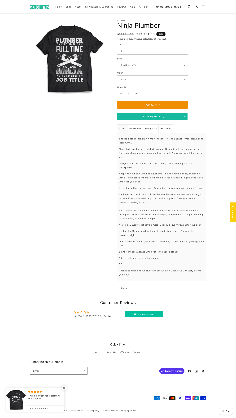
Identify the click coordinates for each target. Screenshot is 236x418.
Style (119, 58)
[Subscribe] (83, 371)
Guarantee (166, 128)
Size (119, 44)
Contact (137, 352)
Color (120, 73)
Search (98, 352)
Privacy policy (92, 411)
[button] (189, 6)
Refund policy (76, 411)
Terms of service (110, 411)
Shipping (137, 39)
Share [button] (123, 288)
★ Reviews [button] (233, 212)
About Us (111, 352)
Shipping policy (128, 411)
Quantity (121, 87)
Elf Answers (135, 128)
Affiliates (124, 352)
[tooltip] (185, 117)
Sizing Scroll (151, 128)
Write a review (143, 314)
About (122, 128)
